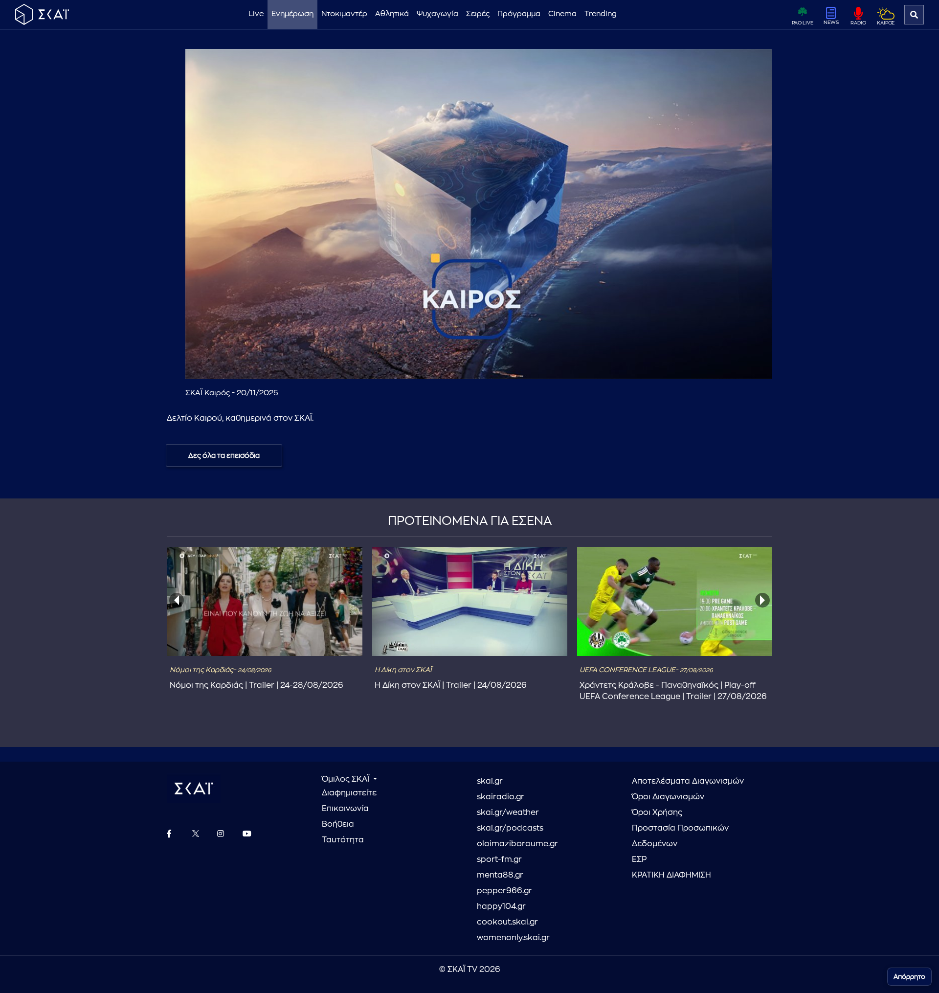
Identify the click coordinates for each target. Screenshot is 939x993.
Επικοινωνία (345, 808)
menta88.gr (500, 875)
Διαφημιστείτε (349, 793)
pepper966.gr (504, 891)
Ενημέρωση (292, 14)
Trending (600, 14)
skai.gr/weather (508, 812)
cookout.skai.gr (507, 922)
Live (256, 14)
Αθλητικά (392, 14)
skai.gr (490, 781)
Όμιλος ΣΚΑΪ (346, 779)
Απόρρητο (909, 976)
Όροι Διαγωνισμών (668, 797)
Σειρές (478, 14)
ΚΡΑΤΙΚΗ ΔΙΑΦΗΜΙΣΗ (671, 875)
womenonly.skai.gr (513, 938)
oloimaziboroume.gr (517, 844)
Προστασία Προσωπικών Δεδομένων (680, 836)
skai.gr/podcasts (510, 828)
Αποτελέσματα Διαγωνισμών (688, 781)
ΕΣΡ (639, 859)
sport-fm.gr (499, 859)
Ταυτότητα (343, 840)
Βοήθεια (338, 824)
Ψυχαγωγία (437, 14)
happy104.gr (501, 906)
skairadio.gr (500, 797)
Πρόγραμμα (518, 14)
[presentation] (176, 600)
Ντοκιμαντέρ (344, 14)
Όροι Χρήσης (657, 812)
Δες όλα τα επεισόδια (224, 455)
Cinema (562, 14)
